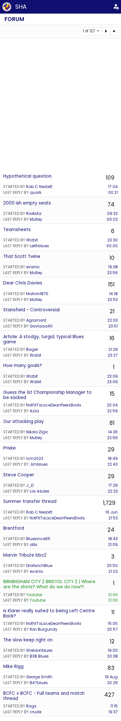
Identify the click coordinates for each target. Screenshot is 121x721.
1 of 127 (89, 31)
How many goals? (22, 365)
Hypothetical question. (28, 176)
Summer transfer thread (29, 501)
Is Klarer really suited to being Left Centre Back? (49, 613)
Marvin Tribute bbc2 (24, 555)
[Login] (116, 6)
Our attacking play (23, 421)
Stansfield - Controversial (31, 310)
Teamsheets (17, 230)
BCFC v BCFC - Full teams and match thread (44, 696)
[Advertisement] (60, 105)
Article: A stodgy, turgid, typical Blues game (43, 339)
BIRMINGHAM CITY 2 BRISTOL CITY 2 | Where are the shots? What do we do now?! (49, 584)
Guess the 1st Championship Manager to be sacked (47, 395)
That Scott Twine (21, 256)
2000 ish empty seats (27, 203)
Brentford (13, 528)
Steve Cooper (18, 475)
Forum (14, 19)
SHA (20, 7)
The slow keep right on (28, 640)
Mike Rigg (13, 666)
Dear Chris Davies (22, 283)
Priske (9, 448)
